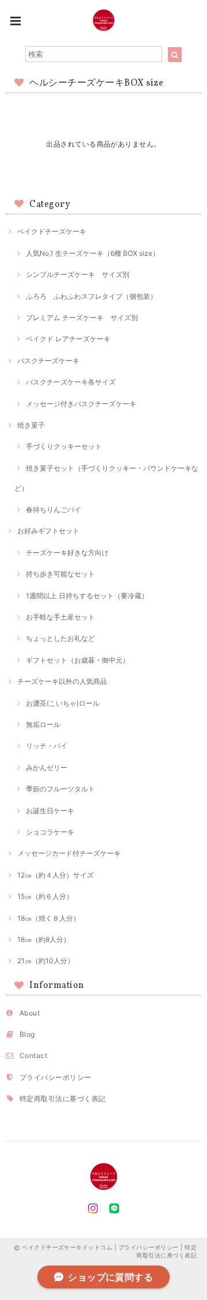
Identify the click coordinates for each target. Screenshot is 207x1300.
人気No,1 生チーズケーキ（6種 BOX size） (92, 253)
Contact (33, 1055)
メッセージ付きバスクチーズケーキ (81, 403)
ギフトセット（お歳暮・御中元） (77, 660)
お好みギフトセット (48, 530)
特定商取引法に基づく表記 (63, 1098)
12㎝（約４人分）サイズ (55, 875)
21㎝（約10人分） (45, 960)
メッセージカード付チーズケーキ (69, 853)
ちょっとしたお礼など (60, 638)
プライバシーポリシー (55, 1077)
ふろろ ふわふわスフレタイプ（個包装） (91, 296)
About (30, 1013)
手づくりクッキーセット (64, 446)
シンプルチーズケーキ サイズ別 (77, 274)
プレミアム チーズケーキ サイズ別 (82, 317)
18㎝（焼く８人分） (48, 918)
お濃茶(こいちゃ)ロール (62, 703)
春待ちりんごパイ (53, 509)
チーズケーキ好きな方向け (67, 552)
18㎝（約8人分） (43, 939)
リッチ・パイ (46, 745)
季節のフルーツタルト (60, 788)
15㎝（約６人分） (45, 896)
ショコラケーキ (50, 832)
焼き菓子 (31, 425)
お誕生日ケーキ (50, 810)
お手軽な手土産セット (60, 617)
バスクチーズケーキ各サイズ (71, 382)
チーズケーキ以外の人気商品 (62, 681)
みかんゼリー (46, 767)
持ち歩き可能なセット (60, 574)
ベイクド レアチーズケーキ (68, 338)
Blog (27, 1034)
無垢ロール (43, 724)
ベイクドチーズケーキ (51, 231)
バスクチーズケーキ (48, 360)
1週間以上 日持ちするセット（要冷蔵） (87, 595)
